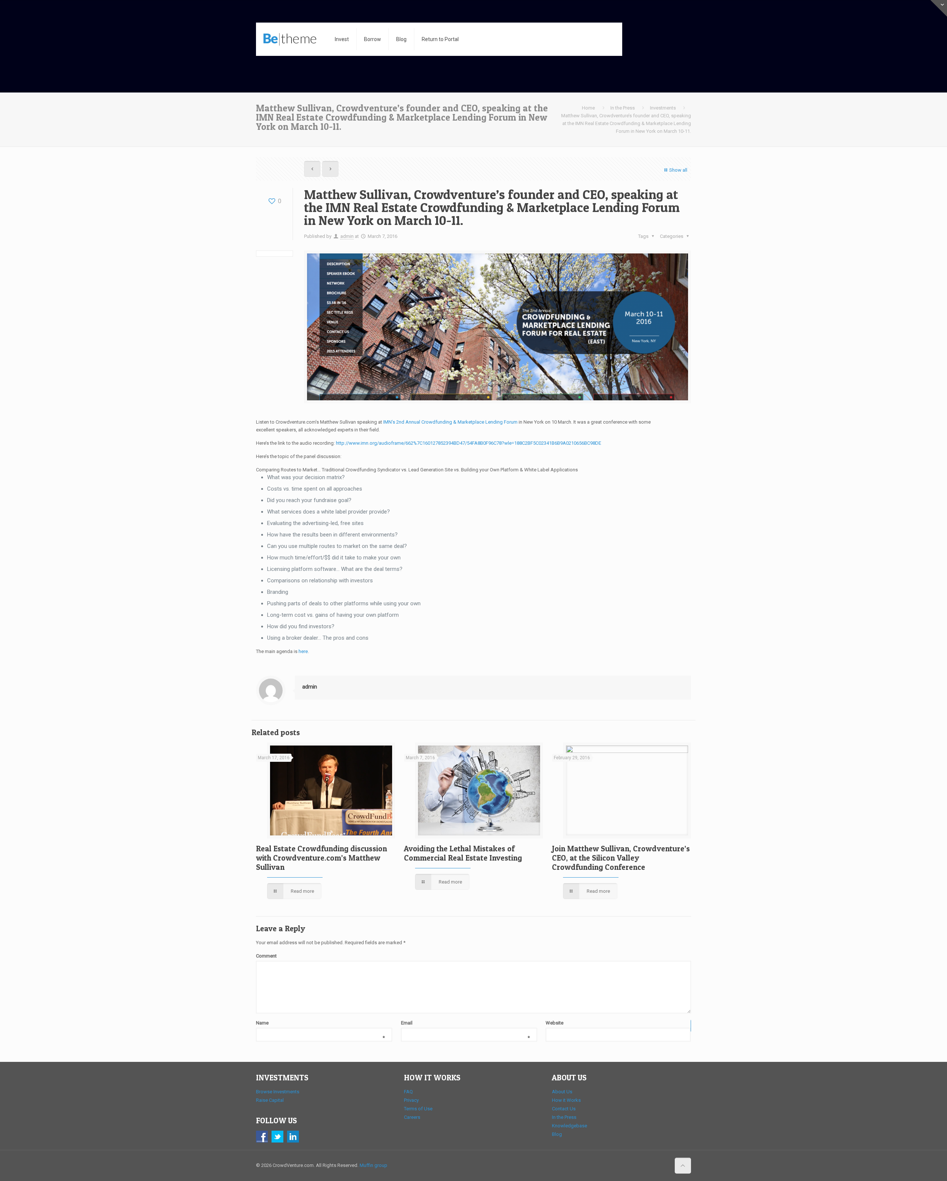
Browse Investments (277, 1091)
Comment (266, 956)
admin (347, 236)
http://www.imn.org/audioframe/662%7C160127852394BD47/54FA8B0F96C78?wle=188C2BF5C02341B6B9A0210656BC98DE (468, 443)
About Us (562, 1091)
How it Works (566, 1100)
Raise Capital (270, 1100)
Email (465, 1023)
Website (554, 1023)
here (303, 651)
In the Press (622, 108)
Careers (412, 1117)
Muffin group (373, 1165)
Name (320, 1023)
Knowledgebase (569, 1125)
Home (588, 108)
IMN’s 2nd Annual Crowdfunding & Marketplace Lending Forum (450, 422)
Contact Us (564, 1108)
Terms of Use (418, 1108)
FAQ (408, 1091)
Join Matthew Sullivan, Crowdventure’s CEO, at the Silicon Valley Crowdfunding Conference (621, 858)
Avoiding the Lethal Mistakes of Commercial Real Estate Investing (463, 853)
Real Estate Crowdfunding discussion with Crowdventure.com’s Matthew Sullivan (321, 858)
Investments (663, 108)
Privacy (411, 1100)
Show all (678, 170)
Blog (557, 1134)
